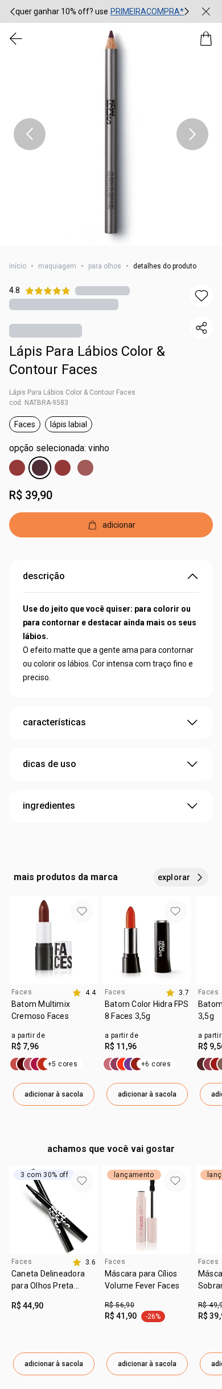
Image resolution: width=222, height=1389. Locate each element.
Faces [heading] (21, 992)
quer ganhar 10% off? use (61, 11)
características (54, 722)
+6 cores (156, 1064)
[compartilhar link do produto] (201, 327)
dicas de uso (49, 763)
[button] (111, 134)
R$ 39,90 (30, 495)
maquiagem (57, 266)
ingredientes (49, 805)
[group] (100, 11)
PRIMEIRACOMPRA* (147, 11)
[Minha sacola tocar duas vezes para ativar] (206, 38)
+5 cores (62, 1064)
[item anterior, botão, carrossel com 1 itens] (30, 134)
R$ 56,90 (119, 1305)
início (17, 266)
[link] (53, 1014)
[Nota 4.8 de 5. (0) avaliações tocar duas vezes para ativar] (102, 290)
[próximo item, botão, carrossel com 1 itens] (192, 134)
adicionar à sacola (53, 1094)
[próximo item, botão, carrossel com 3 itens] (187, 11)
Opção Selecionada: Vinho (59, 448)
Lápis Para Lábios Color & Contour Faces (87, 360)
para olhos (104, 266)
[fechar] (206, 11)
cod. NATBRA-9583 (38, 403)
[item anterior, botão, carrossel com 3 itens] (12, 11)
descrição (44, 576)
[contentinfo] (84, 992)
